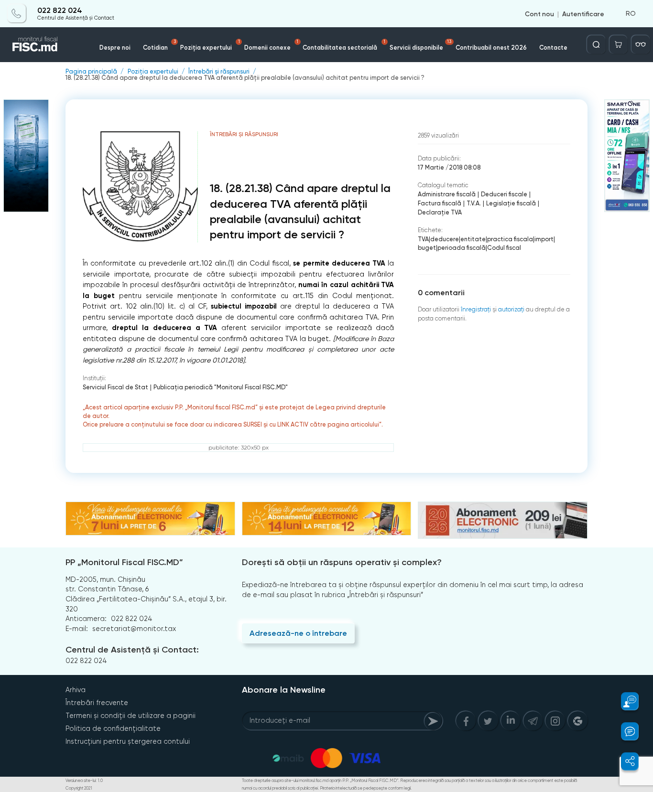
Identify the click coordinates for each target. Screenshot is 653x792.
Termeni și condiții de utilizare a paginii (130, 715)
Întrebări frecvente (96, 702)
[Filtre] (640, 44)
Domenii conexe (271, 45)
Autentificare (583, 13)
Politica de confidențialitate (113, 728)
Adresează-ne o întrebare (298, 633)
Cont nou (539, 13)
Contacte (553, 47)
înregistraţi (476, 309)
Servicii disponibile (420, 45)
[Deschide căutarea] (596, 44)
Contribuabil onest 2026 (491, 47)
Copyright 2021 (78, 788)
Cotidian (159, 45)
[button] (625, 701)
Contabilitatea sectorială (344, 45)
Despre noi (115, 47)
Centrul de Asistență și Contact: (132, 649)
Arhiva (75, 690)
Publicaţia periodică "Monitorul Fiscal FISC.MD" (220, 387)
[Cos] (618, 44)
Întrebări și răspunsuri (219, 72)
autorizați (511, 309)
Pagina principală (91, 72)
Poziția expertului (210, 45)
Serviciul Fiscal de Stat (115, 387)
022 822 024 (59, 10)
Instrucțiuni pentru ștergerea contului (127, 741)
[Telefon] (17, 13)
